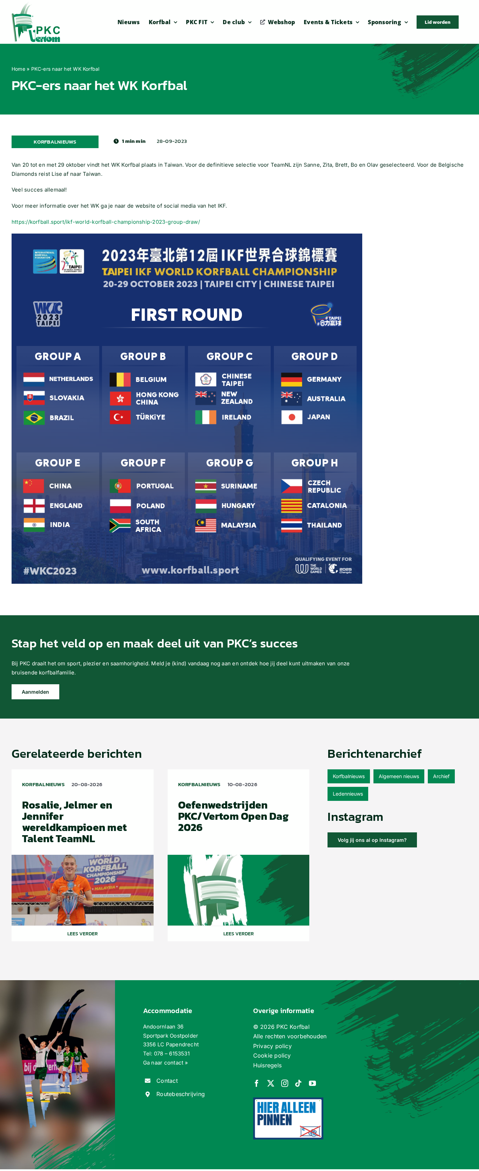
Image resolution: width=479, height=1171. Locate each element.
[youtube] (312, 1083)
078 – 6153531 (172, 1053)
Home (18, 69)
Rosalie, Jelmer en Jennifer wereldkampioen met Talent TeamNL (74, 821)
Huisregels (267, 1065)
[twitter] (270, 1083)
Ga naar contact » (165, 1062)
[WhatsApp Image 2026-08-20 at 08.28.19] (83, 857)
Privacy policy (272, 1045)
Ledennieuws (348, 794)
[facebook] (256, 1083)
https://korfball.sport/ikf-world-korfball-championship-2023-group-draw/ (106, 222)
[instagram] (284, 1083)
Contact (167, 1080)
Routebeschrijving (180, 1093)
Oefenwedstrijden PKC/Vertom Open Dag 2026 (233, 816)
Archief (441, 776)
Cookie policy (272, 1055)
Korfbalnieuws (349, 776)
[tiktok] (298, 1083)
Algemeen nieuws (399, 776)
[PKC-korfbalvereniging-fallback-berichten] (239, 857)
